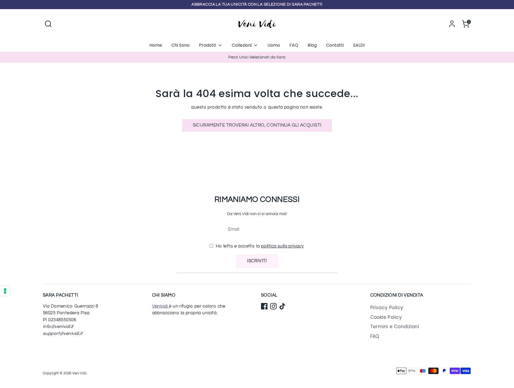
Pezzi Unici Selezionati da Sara (256, 57)
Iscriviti (257, 260)
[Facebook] (264, 306)
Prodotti (208, 45)
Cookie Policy (386, 317)
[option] (257, 57)
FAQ (293, 45)
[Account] (452, 24)
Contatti (335, 45)
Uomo (273, 45)
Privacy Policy (386, 307)
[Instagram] (273, 306)
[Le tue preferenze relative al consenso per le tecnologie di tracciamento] (5, 291)
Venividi (160, 306)
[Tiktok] (282, 306)
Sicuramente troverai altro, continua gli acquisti (257, 125)
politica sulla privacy (282, 246)
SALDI (359, 45)
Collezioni (242, 45)
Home (155, 45)
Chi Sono (180, 45)
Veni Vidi (79, 373)
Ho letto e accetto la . (259, 246)
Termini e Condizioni (394, 326)
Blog (312, 45)
